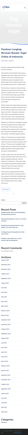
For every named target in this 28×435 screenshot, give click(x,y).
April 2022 (4, 412)
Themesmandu (17, 433)
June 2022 (4, 403)
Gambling (4, 422)
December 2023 (5, 320)
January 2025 (5, 260)
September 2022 (6, 389)
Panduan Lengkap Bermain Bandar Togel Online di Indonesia (13, 53)
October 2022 (5, 384)
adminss (11, 61)
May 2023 (4, 352)
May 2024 (4, 297)
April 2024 (4, 301)
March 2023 (4, 361)
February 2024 (5, 311)
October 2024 (5, 274)
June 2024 (4, 292)
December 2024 (5, 264)
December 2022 (5, 375)
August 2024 (5, 283)
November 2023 (5, 324)
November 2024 (5, 269)
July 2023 (4, 343)
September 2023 (6, 334)
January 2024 (5, 315)
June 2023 (4, 347)
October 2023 (5, 329)
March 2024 (4, 306)
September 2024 (6, 278)
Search (3, 200)
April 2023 (4, 357)
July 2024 (4, 288)
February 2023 (5, 366)
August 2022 (5, 393)
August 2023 (5, 338)
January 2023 (5, 370)
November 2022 (5, 380)
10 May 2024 (4, 61)
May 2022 (4, 407)
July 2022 (4, 398)
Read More (6, 189)
